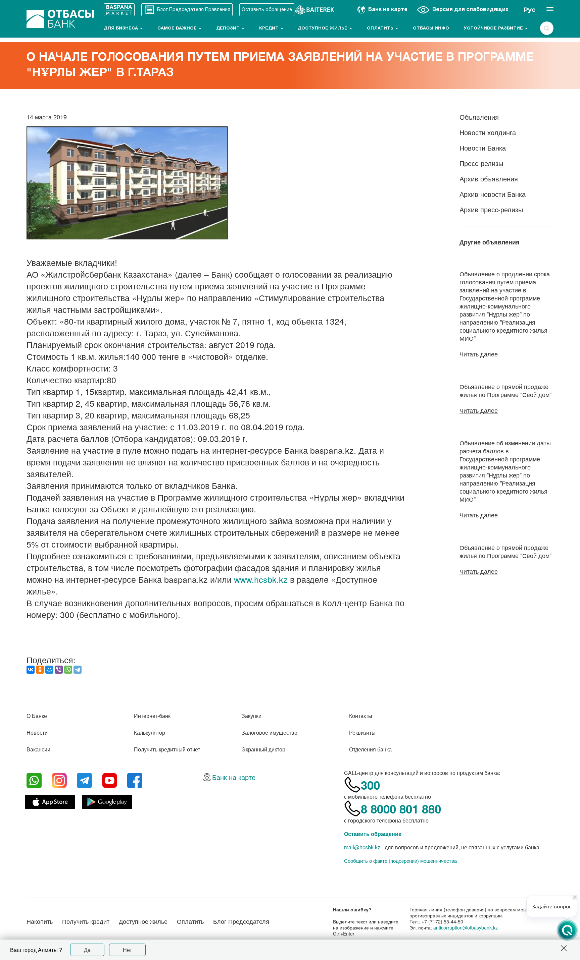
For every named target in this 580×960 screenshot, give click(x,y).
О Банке (37, 716)
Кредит (269, 28)
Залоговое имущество (269, 732)
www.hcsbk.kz (261, 579)
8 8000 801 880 (401, 808)
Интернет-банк (152, 716)
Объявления (479, 117)
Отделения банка (370, 749)
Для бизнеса (121, 28)
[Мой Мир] (49, 670)
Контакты (360, 716)
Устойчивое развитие (494, 28)
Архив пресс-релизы (491, 209)
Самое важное (177, 28)
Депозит (228, 28)
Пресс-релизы (481, 163)
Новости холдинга (488, 132)
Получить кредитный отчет (167, 749)
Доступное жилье (323, 28)
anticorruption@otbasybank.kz (465, 927)
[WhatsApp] (68, 670)
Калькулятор (149, 732)
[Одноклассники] (40, 670)
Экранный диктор (263, 749)
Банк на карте (233, 777)
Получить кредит (85, 921)
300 (370, 785)
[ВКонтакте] (31, 670)
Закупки (251, 716)
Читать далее (479, 353)
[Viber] (59, 670)
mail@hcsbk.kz (362, 847)
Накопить (40, 921)
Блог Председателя (241, 921)
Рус (529, 9)
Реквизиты (362, 732)
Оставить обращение (372, 834)
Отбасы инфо (431, 28)
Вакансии (38, 749)
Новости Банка (483, 148)
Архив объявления (489, 178)
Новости (37, 732)
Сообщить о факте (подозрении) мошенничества (400, 860)
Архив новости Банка (493, 194)
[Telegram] (78, 670)
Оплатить (381, 28)
